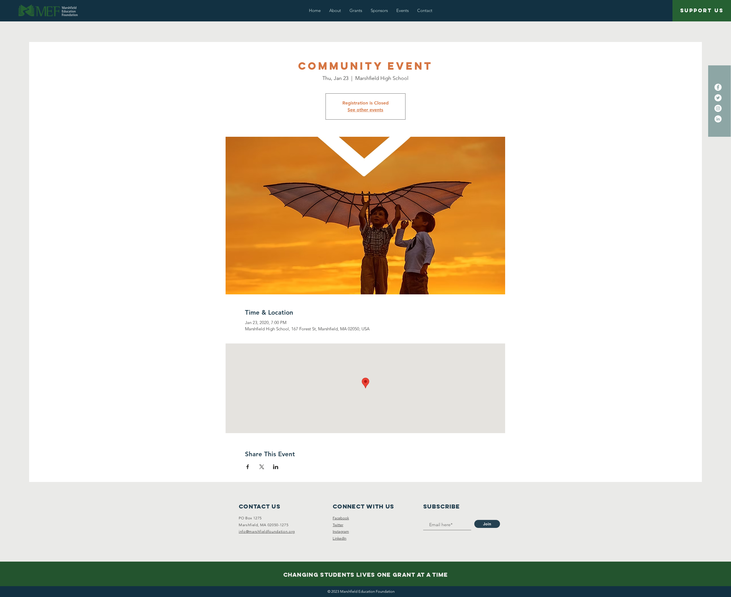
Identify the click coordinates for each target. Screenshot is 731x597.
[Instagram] (718, 108)
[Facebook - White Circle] (718, 87)
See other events (365, 109)
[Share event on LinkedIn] (275, 467)
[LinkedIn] (718, 118)
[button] (335, 10)
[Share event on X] (261, 467)
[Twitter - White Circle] (718, 97)
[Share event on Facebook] (247, 467)
